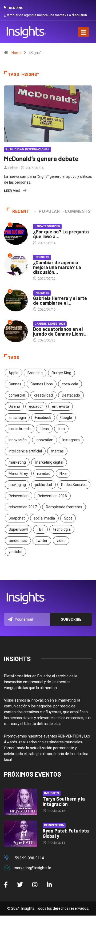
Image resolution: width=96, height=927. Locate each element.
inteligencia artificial (25, 451)
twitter (41, 540)
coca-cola (70, 384)
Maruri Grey (18, 473)
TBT (40, 529)
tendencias (18, 540)
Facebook (43, 417)
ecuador (36, 406)
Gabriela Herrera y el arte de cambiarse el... (60, 300)
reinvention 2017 (23, 507)
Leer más (12, 191)
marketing (17, 462)
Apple (13, 373)
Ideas (44, 429)
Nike (63, 473)
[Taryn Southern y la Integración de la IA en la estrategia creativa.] (20, 802)
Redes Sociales (74, 485)
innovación (18, 440)
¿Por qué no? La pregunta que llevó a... (61, 234)
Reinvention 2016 (52, 496)
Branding (35, 373)
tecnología (62, 529)
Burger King (61, 373)
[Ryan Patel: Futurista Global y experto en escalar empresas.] (20, 834)
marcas (57, 451)
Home (16, 53)
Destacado (71, 395)
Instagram (71, 440)
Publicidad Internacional (27, 149)
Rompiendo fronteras (64, 507)
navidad (43, 473)
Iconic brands (20, 429)
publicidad (43, 485)
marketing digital (49, 462)
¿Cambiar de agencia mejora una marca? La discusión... (57, 267)
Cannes (15, 384)
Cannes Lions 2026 (49, 324)
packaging (17, 485)
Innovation (44, 440)
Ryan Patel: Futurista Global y (66, 833)
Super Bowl (18, 529)
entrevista (60, 406)
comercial (17, 395)
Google (66, 417)
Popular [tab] (49, 211)
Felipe (13, 168)
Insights (42, 257)
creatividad (43, 395)
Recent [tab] (21, 211)
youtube (15, 552)
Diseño (14, 406)
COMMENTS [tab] (78, 211)
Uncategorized (47, 226)
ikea (61, 429)
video (61, 540)
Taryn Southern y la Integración (64, 801)
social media (44, 518)
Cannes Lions (41, 384)
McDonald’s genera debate (41, 158)
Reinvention (19, 496)
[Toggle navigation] (83, 32)
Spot (68, 518)
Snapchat (17, 518)
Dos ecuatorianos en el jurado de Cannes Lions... (60, 331)
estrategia (17, 417)
